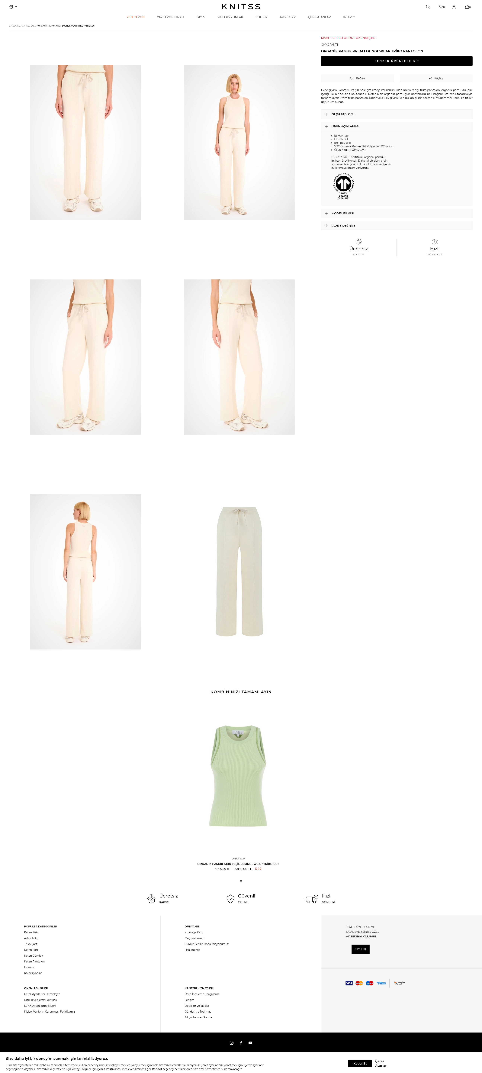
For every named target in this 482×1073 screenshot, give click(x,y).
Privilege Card (194, 932)
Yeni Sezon (136, 17)
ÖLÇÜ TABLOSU (343, 114)
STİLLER (261, 17)
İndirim (29, 967)
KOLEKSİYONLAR (230, 17)
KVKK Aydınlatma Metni (40, 1005)
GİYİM (201, 17)
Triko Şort (30, 944)
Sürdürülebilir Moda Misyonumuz (207, 944)
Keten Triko (31, 932)
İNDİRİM (349, 17)
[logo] (241, 7)
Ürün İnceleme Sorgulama (202, 994)
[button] (241, 881)
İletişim (189, 1000)
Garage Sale (29, 26)
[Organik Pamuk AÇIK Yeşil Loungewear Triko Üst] (238, 776)
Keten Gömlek (33, 955)
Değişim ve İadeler (197, 1005)
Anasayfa (14, 26)
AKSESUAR (288, 17)
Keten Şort (31, 950)
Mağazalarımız (194, 938)
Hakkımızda (192, 950)
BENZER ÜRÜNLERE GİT (396, 61)
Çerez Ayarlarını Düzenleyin (42, 994)
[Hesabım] (454, 7)
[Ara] (428, 7)
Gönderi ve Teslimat (198, 1011)
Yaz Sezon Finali (170, 17)
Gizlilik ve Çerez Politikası (40, 1000)
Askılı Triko (31, 938)
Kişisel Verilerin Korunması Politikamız (49, 1011)
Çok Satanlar (319, 17)
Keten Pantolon (34, 961)
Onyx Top (238, 858)
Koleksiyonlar (33, 973)
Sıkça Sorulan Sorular (199, 1017)
